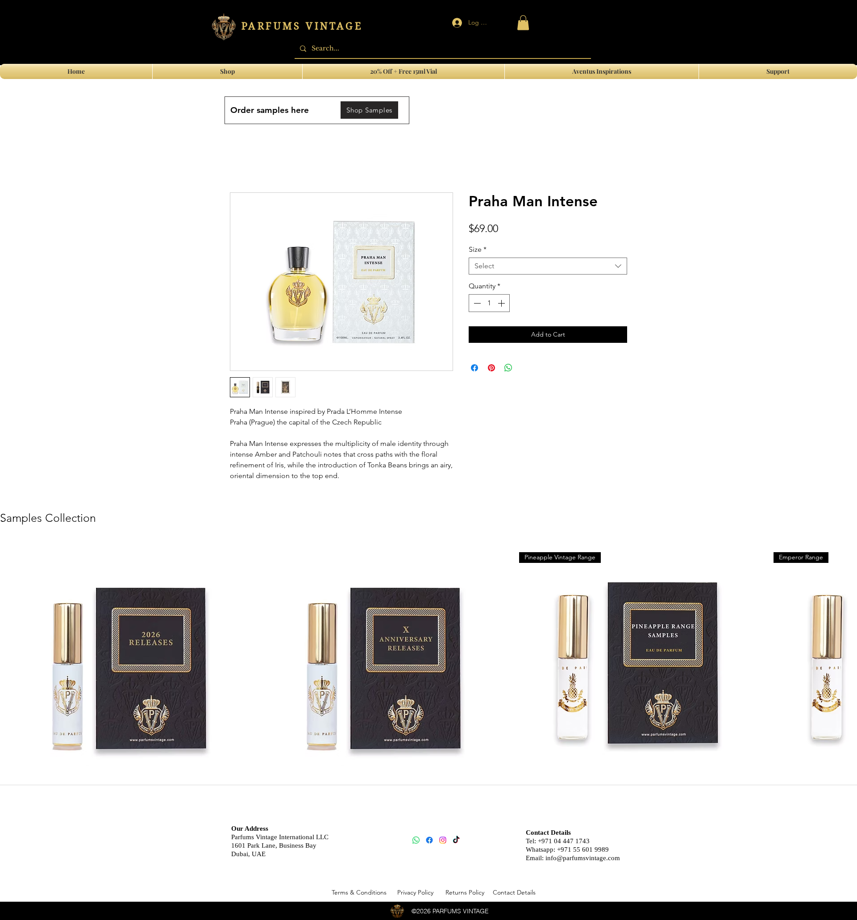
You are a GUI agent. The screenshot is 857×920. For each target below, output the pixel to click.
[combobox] (548, 266)
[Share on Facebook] (474, 367)
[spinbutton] (489, 303)
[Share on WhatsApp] (508, 367)
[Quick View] (123, 665)
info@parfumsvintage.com (582, 858)
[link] (523, 22)
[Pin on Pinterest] (491, 367)
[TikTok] (456, 840)
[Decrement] (476, 303)
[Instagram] (442, 840)
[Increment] (502, 303)
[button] (778, 71)
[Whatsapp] (416, 840)
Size (478, 249)
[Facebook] (429, 840)
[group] (428, 679)
